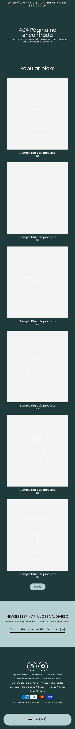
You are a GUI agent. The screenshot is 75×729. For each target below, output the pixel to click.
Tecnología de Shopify (53, 702)
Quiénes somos (21, 674)
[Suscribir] (62, 629)
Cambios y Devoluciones (27, 678)
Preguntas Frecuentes (52, 682)
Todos (37, 586)
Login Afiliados (37, 691)
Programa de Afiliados (33, 687)
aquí (64, 39)
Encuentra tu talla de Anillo (25, 682)
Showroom (37, 674)
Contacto (14, 687)
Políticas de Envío (51, 678)
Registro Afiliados (56, 687)
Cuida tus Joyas (54, 674)
